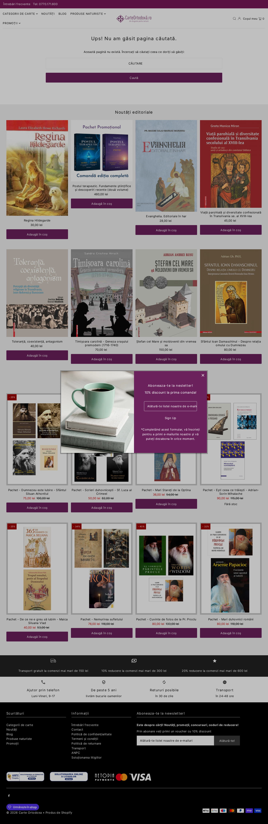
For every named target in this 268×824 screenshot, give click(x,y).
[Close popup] (203, 375)
